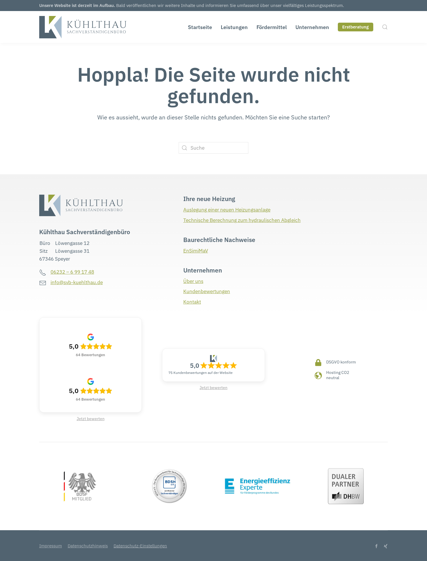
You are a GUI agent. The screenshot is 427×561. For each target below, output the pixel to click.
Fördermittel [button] (271, 27)
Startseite (200, 27)
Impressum (50, 546)
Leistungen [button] (234, 27)
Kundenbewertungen (206, 291)
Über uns (193, 281)
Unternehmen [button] (312, 27)
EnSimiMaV (195, 251)
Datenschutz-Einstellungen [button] (140, 546)
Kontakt (192, 302)
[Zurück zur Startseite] (82, 27)
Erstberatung (355, 27)
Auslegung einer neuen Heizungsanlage (226, 210)
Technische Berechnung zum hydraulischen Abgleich (242, 220)
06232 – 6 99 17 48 (72, 272)
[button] (385, 27)
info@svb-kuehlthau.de (77, 282)
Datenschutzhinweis (88, 546)
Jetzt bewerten (91, 418)
